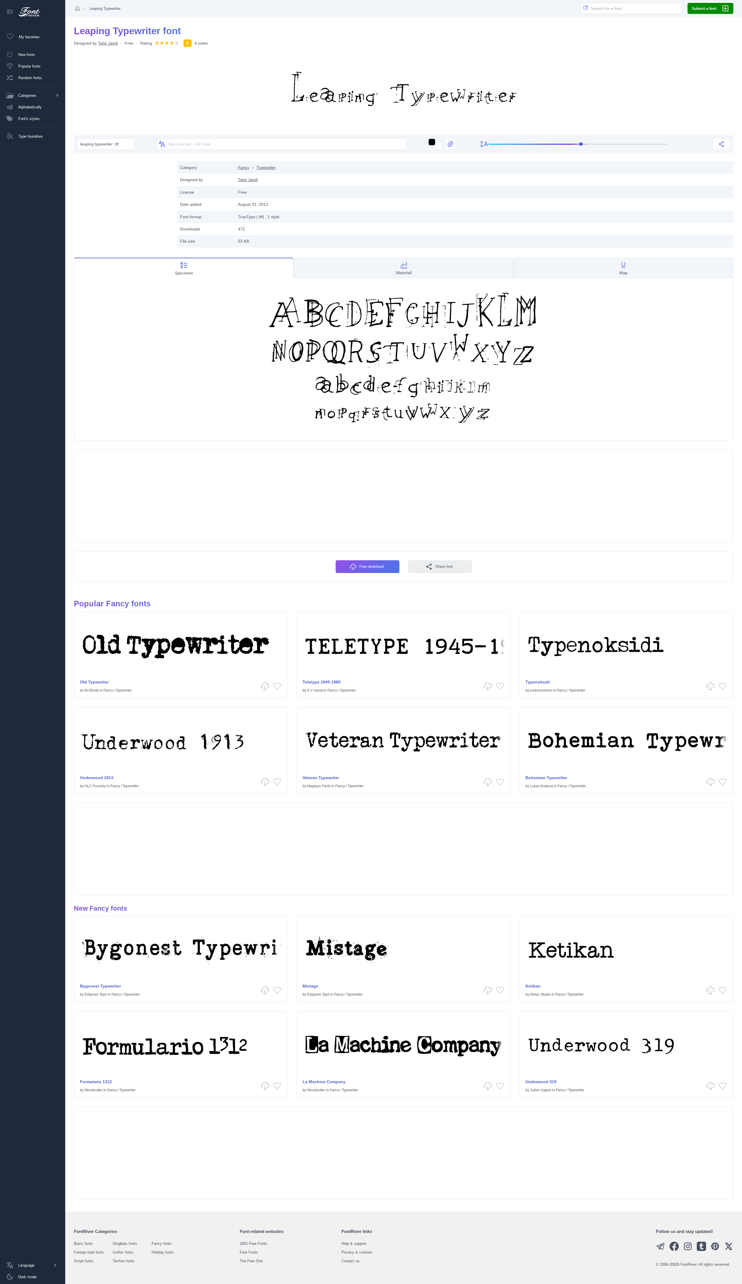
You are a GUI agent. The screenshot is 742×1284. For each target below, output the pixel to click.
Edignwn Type (96, 994)
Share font (444, 566)
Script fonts (83, 1261)
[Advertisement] (122, 202)
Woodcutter (94, 1090)
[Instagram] (687, 1249)
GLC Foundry (95, 786)
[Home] (77, 8)
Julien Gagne (540, 1090)
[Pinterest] (715, 1249)
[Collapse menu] (10, 12)
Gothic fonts (123, 1252)
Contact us (350, 1261)
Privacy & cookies (356, 1252)
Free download (371, 566)
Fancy (243, 167)
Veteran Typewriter (321, 777)
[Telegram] (660, 1249)
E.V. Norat (315, 690)
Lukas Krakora (541, 786)
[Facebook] (674, 1249)
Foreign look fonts (89, 1252)
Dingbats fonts (125, 1243)
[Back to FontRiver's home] (27, 12)
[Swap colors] (450, 144)
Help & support (353, 1243)
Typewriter (266, 167)
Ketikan (533, 986)
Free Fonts (249, 1252)
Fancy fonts (162, 1243)
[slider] (578, 144)
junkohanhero (541, 690)
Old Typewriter (94, 682)
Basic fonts (83, 1243)
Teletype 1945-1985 (322, 682)
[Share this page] (721, 144)
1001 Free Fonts (253, 1243)
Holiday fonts (163, 1252)
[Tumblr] (701, 1249)
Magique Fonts (319, 786)
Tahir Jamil (108, 43)
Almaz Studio (540, 994)
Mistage (310, 986)
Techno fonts (123, 1261)
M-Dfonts (92, 690)
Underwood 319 (540, 1081)
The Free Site (251, 1261)
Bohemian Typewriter (546, 777)
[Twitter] (728, 1249)
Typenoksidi (537, 682)
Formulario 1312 (96, 1081)
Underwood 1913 (96, 777)
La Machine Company (324, 1081)
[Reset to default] (701, 144)
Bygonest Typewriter (100, 986)
